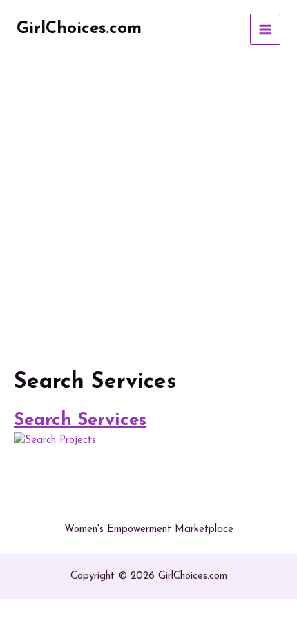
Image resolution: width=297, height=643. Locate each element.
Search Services (80, 420)
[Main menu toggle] (265, 29)
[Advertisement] (148, 214)
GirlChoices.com (79, 29)
